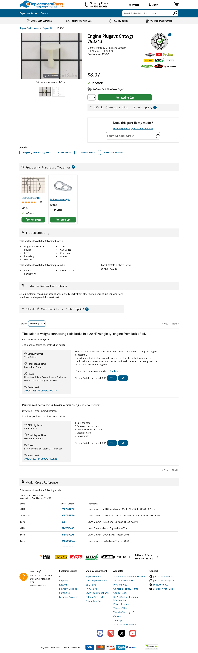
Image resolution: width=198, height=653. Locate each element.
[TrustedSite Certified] (152, 647)
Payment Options (68, 588)
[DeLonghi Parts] (108, 556)
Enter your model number (120, 135)
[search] (175, 13)
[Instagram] (111, 633)
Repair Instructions (87, 152)
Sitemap (117, 620)
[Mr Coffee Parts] (123, 556)
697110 (53, 390)
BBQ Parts (91, 584)
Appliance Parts (94, 576)
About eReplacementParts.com (129, 576)
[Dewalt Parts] (61, 556)
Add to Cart (127, 97)
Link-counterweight (60, 199)
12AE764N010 (67, 509)
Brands (44, 13)
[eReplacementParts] (41, 4)
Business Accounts (68, 596)
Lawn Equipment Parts (97, 592)
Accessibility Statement (125, 624)
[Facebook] (100, 633)
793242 (44, 390)
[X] (121, 633)
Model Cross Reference (113, 152)
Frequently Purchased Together (36, 152)
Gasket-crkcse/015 (31, 197)
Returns (63, 584)
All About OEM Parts (123, 580)
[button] (176, 4)
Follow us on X (160, 584)
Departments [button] (26, 13)
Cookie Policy (120, 592)
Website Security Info (124, 612)
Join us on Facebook (163, 576)
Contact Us (64, 592)
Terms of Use (120, 608)
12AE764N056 (67, 515)
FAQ (61, 576)
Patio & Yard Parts (95, 596)
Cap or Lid (48, 28)
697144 (36, 458)
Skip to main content (99, 4)
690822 (53, 458)
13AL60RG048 (67, 534)
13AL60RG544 (67, 541)
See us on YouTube (163, 588)
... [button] (114, 371)
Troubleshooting (64, 152)
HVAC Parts (91, 588)
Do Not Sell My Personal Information (125, 598)
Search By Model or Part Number (140, 13)
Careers (117, 616)
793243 (28, 390)
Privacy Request (121, 604)
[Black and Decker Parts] (45, 556)
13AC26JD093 (67, 528)
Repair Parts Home (29, 28)
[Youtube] (132, 633)
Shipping (63, 580)
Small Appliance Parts (97, 580)
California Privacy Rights (125, 588)
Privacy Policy (120, 584)
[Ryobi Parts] (76, 556)
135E (62, 521)
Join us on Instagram (163, 580)
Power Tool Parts (94, 601)
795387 (36, 390)
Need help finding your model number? (133, 128)
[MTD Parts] (92, 556)
